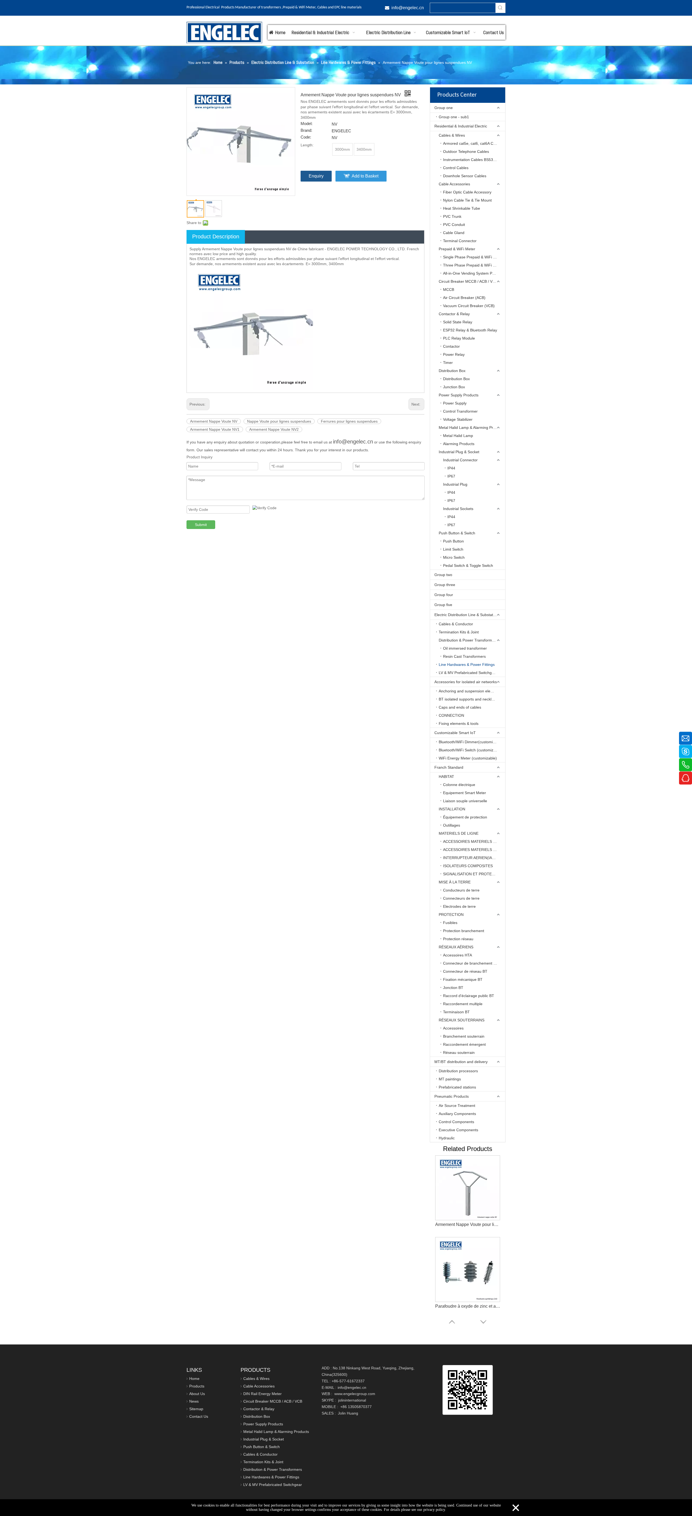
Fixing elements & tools (458, 723)
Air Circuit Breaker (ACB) (464, 297)
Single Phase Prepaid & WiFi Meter (473, 257)
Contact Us (198, 1416)
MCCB (448, 289)
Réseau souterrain (459, 1052)
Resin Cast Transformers (464, 656)
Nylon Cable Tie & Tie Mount (467, 200)
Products (196, 1386)
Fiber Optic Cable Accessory (467, 192)
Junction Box (454, 387)
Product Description (215, 236)
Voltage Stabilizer (458, 419)
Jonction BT (453, 987)
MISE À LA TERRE (455, 882)
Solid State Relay (457, 322)
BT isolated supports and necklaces (469, 699)
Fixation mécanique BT (463, 979)
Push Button (453, 541)
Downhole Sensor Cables (464, 176)
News (194, 1401)
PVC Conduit (454, 224)
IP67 (451, 476)
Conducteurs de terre (461, 890)
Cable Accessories (454, 184)
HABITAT (446, 776)
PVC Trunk (452, 216)
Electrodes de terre (459, 906)
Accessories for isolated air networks (465, 682)
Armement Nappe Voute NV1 (214, 429)
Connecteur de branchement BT (470, 963)
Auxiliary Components (457, 1113)
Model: (306, 123)
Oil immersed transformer (465, 648)
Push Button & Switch (457, 533)
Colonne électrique (459, 784)
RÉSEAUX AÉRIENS (456, 947)
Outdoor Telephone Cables (466, 151)
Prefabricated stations (457, 1087)
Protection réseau (458, 939)
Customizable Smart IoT (455, 733)
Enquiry (316, 176)
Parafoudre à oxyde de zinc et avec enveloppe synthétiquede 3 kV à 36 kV (467, 1224)
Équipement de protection (465, 817)
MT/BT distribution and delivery (461, 1062)
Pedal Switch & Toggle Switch (468, 565)
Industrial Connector (460, 460)
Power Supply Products (458, 395)
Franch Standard (448, 767)
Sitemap (196, 1409)
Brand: (306, 130)
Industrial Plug (455, 484)
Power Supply (455, 403)
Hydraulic (447, 1138)
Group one (443, 108)
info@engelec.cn (353, 442)
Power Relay (454, 354)
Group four (443, 595)
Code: (306, 137)
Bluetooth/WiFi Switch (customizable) (470, 750)
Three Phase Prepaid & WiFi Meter (473, 265)
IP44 (451, 468)
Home (194, 1378)
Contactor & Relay (454, 314)
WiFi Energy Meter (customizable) (468, 758)
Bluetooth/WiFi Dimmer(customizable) (471, 742)
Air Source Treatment (457, 1105)
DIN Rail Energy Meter (262, 1394)
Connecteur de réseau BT (465, 971)
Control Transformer (460, 411)
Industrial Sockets (458, 509)
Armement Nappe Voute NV (213, 421)
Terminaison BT (456, 1012)
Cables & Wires (452, 135)
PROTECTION (451, 914)
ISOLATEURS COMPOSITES (468, 866)
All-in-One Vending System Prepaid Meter (474, 273)
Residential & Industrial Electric (460, 126)
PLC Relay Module (459, 338)
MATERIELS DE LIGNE (458, 833)
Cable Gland (453, 233)
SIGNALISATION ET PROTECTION (473, 874)
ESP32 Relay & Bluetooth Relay (470, 330)
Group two (443, 575)
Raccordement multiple (463, 1004)
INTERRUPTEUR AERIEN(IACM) (471, 858)
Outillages (451, 825)
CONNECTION (451, 715)
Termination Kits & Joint (459, 632)
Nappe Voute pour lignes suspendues (279, 421)
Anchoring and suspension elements (470, 691)
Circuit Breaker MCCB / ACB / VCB (468, 281)
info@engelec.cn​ (407, 7)
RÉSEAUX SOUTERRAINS (461, 1020)
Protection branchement (463, 931)
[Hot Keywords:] (500, 8)
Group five (443, 605)
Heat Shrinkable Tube (461, 208)
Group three (444, 585)
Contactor (451, 346)
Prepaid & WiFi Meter (457, 249)
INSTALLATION (452, 809)
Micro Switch (454, 557)
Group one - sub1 (454, 117)
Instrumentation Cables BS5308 (470, 159)
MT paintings (450, 1079)
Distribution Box (452, 371)
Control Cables (455, 168)
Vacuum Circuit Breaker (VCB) (469, 306)
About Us (197, 1394)
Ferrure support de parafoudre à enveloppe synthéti (467, 1306)
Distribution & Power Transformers (468, 640)
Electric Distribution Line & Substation (466, 615)
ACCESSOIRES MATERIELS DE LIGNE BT (474, 841)
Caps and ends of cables (460, 707)
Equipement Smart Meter (464, 793)
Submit (201, 524)
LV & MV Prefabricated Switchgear (468, 672)
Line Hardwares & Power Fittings (467, 664)
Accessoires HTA (457, 955)
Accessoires (453, 1028)
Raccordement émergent (464, 1044)
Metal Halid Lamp (458, 435)
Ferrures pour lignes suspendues (349, 421)
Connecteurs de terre (461, 898)
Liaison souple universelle (465, 801)
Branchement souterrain (463, 1036)
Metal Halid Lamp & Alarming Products (471, 427)
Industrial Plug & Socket (459, 452)
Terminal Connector (460, 241)
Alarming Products (458, 444)
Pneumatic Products (451, 1096)
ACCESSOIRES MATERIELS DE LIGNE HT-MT (474, 849)
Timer (448, 362)
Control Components (456, 1122)
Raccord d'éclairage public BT (468, 996)
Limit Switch (453, 549)
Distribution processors (458, 1071)
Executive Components (458, 1130)
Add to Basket (365, 176)
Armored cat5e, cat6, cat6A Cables (473, 143)
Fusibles (450, 922)
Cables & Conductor (456, 624)
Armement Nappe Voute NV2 (274, 429)
